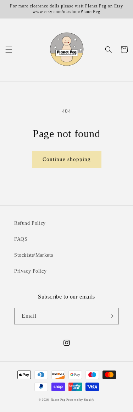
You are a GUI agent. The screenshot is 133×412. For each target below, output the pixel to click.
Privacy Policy (30, 271)
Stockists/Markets (33, 255)
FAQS (20, 239)
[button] (9, 49)
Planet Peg (58, 399)
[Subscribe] (110, 316)
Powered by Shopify (80, 399)
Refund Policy (30, 223)
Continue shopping (67, 159)
